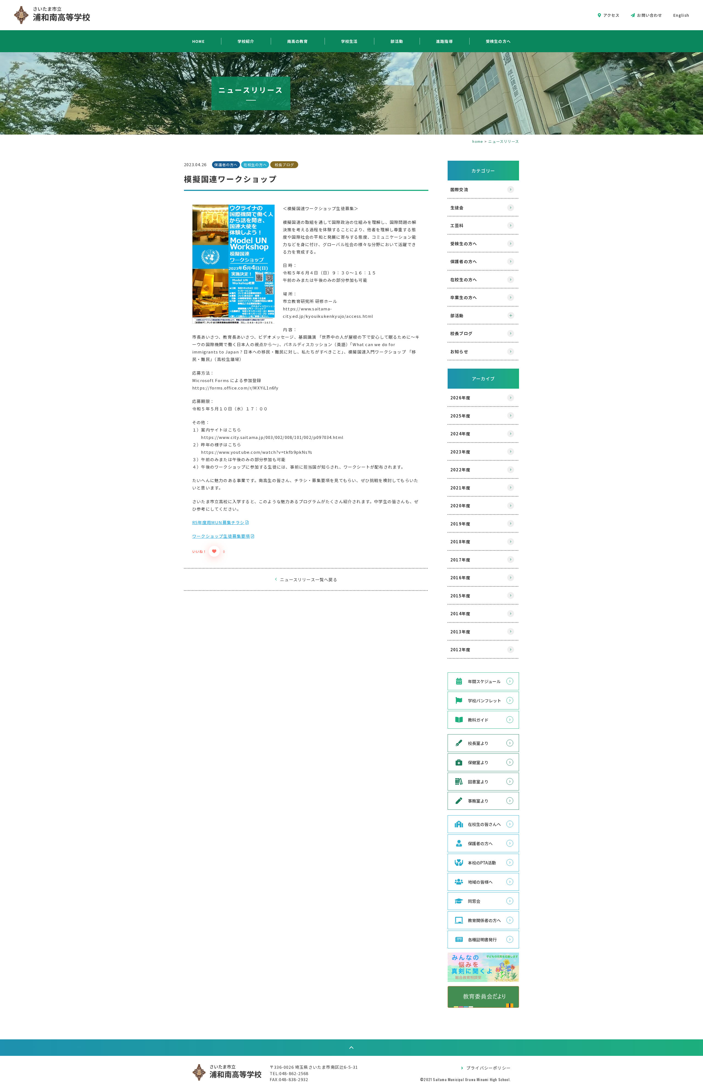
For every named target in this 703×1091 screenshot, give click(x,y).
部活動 (396, 41)
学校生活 (349, 41)
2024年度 (460, 433)
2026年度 (460, 397)
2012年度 (460, 649)
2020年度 (460, 505)
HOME (198, 41)
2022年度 (460, 469)
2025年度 (460, 416)
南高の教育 (297, 41)
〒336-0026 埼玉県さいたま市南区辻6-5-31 (314, 1067)
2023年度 (460, 452)
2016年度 (460, 577)
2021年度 (460, 488)
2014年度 (460, 613)
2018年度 (460, 541)
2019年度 (460, 524)
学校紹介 (246, 41)
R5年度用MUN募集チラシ (218, 522)
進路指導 (444, 41)
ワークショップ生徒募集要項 (221, 536)
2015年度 (460, 596)
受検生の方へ (498, 41)
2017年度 (460, 560)
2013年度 (460, 631)
